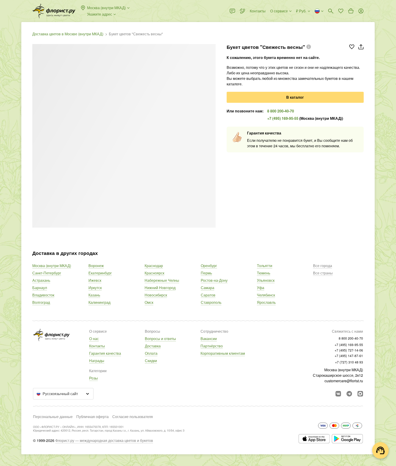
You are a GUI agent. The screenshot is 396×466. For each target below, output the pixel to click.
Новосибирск (156, 295)
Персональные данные (53, 416)
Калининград (99, 302)
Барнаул (39, 287)
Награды (96, 360)
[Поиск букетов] (330, 11)
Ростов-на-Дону (214, 280)
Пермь (206, 273)
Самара (207, 287)
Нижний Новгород (160, 287)
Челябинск (266, 295)
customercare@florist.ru (343, 380)
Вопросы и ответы (160, 338)
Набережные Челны (162, 280)
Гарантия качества (105, 353)
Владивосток (43, 295)
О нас (94, 338)
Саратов (208, 295)
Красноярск (154, 273)
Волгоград (41, 302)
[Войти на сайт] (361, 11)
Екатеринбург (100, 273)
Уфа (260, 287)
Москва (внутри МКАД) (51, 265)
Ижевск (94, 280)
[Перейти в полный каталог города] (54, 11)
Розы (93, 378)
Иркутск (95, 287)
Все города (322, 265)
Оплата (151, 353)
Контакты (97, 346)
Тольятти (264, 265)
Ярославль (266, 302)
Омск (149, 302)
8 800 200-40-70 (280, 111)
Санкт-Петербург (46, 273)
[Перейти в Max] (360, 393)
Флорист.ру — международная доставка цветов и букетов (104, 440)
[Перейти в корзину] (350, 11)
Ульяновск (266, 280)
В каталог (295, 97)
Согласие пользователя (132, 416)
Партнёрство (212, 346)
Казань (94, 295)
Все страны (323, 273)
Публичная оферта (92, 416)
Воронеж (96, 265)
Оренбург (209, 265)
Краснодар (154, 265)
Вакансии (209, 338)
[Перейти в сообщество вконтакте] (338, 393)
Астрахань (41, 280)
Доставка (153, 346)
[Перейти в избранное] (340, 11)
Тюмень (263, 273)
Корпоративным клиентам (223, 353)
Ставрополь (211, 302)
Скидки (151, 360)
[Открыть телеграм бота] (349, 393)
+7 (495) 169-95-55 (282, 118)
